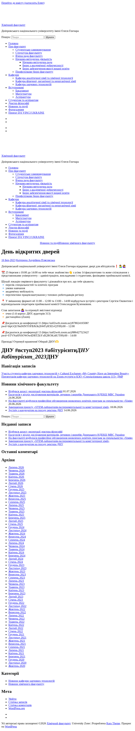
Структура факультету (28, 52)
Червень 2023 (16, 583)
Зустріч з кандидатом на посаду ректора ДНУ (35, 410)
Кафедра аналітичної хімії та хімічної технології (44, 78)
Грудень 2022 (16, 602)
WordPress (11, 726)
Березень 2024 (16, 555)
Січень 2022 (15, 631)
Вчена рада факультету (29, 55)
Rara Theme (113, 723)
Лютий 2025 (15, 520)
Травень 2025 (16, 511)
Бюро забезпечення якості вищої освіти (45, 68)
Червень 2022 (16, 618)
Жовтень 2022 (16, 609)
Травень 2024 (16, 549)
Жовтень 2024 (16, 533)
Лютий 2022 (15, 628)
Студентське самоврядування (33, 49)
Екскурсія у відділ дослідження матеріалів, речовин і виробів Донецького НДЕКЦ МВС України (66, 394)
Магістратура (23, 93)
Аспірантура (23, 96)
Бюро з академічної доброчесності (42, 65)
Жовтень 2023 (16, 571)
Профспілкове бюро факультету (34, 71)
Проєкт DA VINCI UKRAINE (26, 112)
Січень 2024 (15, 561)
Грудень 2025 (16, 489)
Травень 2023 (16, 587)
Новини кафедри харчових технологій (31, 680)
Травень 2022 (16, 621)
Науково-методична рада (37, 62)
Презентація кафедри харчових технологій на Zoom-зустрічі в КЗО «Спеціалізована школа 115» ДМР (62, 376)
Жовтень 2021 (16, 640)
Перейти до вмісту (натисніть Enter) (22, 2)
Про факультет (17, 46)
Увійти (12, 698)
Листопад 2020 (17, 662)
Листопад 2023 (17, 568)
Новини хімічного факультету (26, 683)
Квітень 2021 (16, 653)
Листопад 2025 (17, 492)
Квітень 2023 (16, 590)
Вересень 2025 (17, 498)
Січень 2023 (15, 599)
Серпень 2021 (16, 647)
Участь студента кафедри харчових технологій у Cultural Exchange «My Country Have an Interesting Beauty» (65, 373)
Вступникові (16, 87)
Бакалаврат (22, 90)
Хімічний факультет (13, 24)
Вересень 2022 (17, 612)
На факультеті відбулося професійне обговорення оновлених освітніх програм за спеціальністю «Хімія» (70, 400)
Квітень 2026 (16, 476)
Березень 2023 (16, 593)
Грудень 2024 (16, 527)
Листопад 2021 (17, 637)
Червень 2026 (16, 470)
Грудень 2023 (16, 565)
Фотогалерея (16, 109)
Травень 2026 (16, 473)
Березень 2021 (16, 656)
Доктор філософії (18, 103)
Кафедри (13, 74)
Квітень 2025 (16, 514)
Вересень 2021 (17, 643)
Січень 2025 (15, 524)
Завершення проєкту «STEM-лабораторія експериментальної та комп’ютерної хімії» (58, 407)
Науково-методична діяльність (33, 59)
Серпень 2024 (16, 539)
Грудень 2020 (16, 659)
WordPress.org (16, 708)
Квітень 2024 (16, 552)
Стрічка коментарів (20, 705)
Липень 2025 (16, 505)
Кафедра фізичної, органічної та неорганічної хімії (45, 81)
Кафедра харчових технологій (33, 84)
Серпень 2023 (16, 577)
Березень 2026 (16, 479)
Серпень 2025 (16, 502)
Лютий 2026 (15, 483)
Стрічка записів (17, 702)
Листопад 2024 (17, 530)
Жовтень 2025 (16, 495)
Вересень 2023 (17, 574)
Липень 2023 (16, 580)
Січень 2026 (15, 486)
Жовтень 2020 (16, 665)
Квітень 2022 (16, 624)
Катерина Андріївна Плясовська (35, 260)
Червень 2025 (16, 508)
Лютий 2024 (15, 558)
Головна (13, 43)
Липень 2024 (16, 543)
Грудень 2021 (16, 634)
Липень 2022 (16, 615)
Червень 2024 (16, 546)
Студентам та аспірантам (23, 100)
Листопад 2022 (17, 606)
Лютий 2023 (15, 596)
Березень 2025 (16, 517)
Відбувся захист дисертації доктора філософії (35, 391)
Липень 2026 (16, 467)
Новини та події (18, 106)
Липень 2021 (16, 650)
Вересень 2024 (17, 536)
